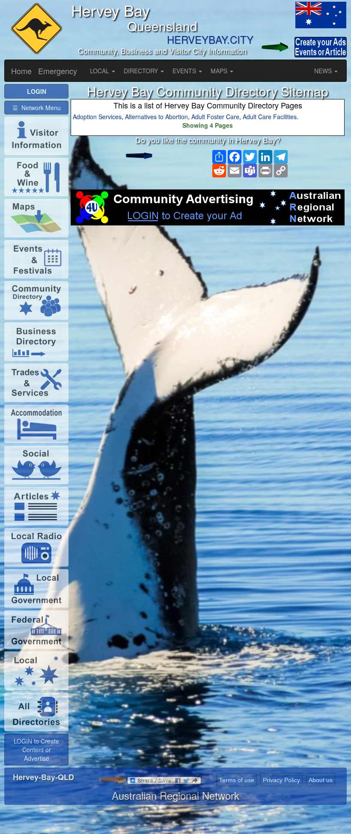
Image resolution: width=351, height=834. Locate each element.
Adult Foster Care (215, 116)
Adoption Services (97, 116)
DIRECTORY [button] (142, 70)
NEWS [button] (323, 70)
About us (321, 780)
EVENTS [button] (185, 70)
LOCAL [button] (100, 70)
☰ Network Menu (36, 107)
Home (21, 70)
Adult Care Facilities (270, 116)
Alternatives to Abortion (156, 116)
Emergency (57, 70)
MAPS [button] (220, 70)
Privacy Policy (281, 780)
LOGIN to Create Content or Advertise (36, 749)
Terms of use (236, 780)
